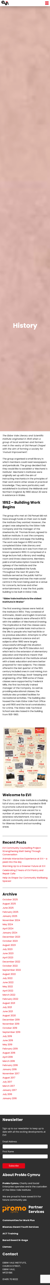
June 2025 (8, 907)
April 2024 (7, 928)
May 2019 (7, 1044)
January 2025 (9, 916)
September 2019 (11, 1032)
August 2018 (8, 1052)
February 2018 (10, 1065)
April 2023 (7, 957)
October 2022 (10, 965)
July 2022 (7, 978)
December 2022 (11, 961)
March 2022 (8, 994)
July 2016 (7, 1094)
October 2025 (10, 899)
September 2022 (11, 970)
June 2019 (7, 1040)
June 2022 (7, 982)
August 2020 (9, 1015)
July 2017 (7, 1081)
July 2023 (7, 949)
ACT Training (10, 1233)
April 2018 (7, 1057)
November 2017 (10, 1073)
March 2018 (8, 1061)
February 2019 (10, 1048)
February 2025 (10, 912)
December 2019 (11, 1019)
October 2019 (9, 1028)
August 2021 (8, 1003)
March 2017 (8, 1086)
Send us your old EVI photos (17, 721)
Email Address (9, 1141)
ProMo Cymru (10, 1183)
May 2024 (7, 924)
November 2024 (11, 920)
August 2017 (8, 1077)
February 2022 (10, 999)
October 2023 (10, 941)
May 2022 (7, 986)
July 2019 (7, 1036)
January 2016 (9, 1098)
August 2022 (9, 974)
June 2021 (7, 1011)
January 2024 (9, 932)
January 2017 (9, 1090)
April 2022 (7, 990)
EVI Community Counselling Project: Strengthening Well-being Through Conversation (21, 851)
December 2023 (11, 936)
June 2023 (7, 953)
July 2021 (7, 1007)
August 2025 (9, 903)
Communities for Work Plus (18, 1220)
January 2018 (9, 1069)
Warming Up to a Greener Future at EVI (23, 866)
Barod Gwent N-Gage (15, 1240)
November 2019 (10, 1023)
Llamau (7, 1246)
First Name (8, 1151)
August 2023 (9, 945)
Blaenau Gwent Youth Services (20, 1227)
